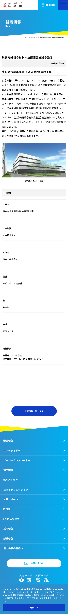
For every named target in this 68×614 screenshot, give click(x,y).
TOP (24, 37)
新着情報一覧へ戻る (34, 411)
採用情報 (50, 4)
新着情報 (32, 37)
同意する (34, 607)
